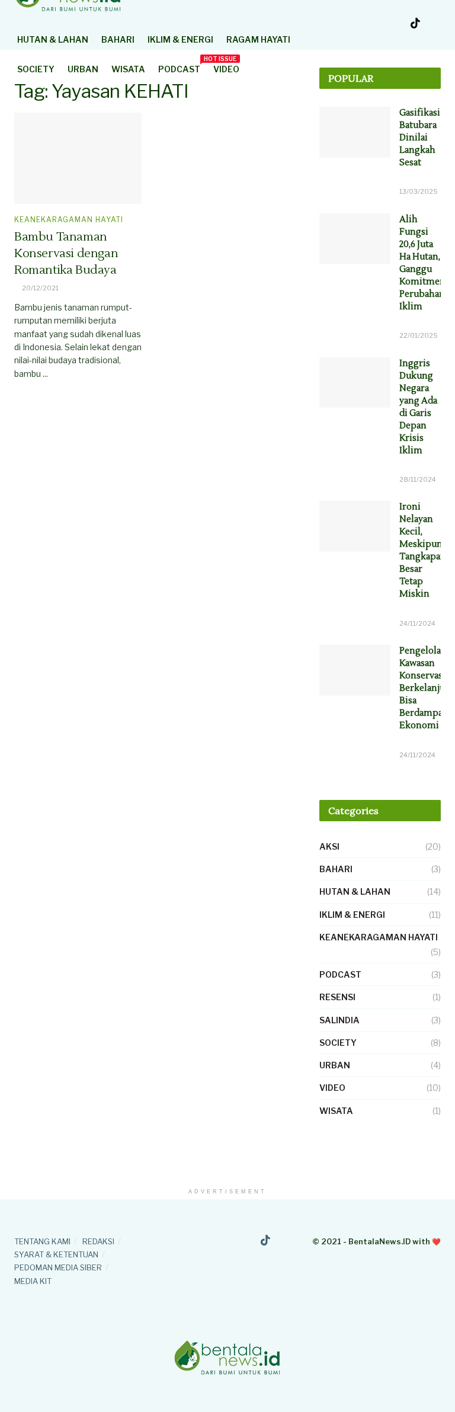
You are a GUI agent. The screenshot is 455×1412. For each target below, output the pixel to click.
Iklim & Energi (180, 39)
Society (36, 69)
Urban (83, 69)
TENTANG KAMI (42, 1241)
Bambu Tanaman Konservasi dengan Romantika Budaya (66, 253)
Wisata (128, 69)
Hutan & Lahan (52, 39)
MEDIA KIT (33, 1281)
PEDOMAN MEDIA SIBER (58, 1267)
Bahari (117, 39)
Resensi (337, 997)
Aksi (329, 846)
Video (226, 69)
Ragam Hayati (258, 39)
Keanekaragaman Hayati (68, 219)
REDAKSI (98, 1241)
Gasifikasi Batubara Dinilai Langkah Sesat (419, 137)
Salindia (339, 1020)
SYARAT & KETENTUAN (56, 1254)
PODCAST (179, 67)
